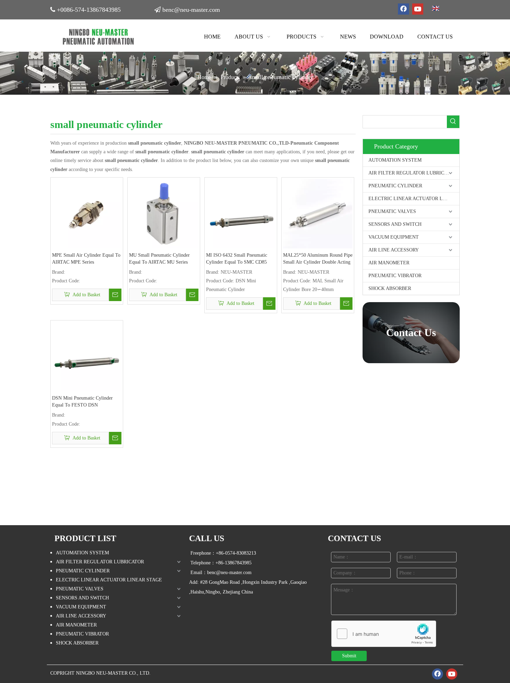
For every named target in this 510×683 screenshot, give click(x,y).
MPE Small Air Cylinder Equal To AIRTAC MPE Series (86, 259)
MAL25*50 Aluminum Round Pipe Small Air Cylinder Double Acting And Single (317, 259)
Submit (349, 655)
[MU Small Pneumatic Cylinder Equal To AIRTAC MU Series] (163, 213)
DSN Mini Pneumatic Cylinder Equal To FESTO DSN (82, 401)
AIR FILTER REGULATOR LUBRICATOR (412, 173)
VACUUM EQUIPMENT (393, 237)
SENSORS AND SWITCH (395, 224)
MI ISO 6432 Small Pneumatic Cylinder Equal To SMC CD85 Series (236, 259)
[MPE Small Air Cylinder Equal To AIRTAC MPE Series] (86, 213)
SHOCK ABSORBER (389, 288)
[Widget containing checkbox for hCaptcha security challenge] (383, 634)
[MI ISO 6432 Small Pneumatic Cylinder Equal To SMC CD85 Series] (240, 213)
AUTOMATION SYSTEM (395, 160)
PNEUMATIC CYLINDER (395, 185)
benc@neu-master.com (191, 9)
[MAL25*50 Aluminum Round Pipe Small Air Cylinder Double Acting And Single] (317, 213)
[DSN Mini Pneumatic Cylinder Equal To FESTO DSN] (86, 356)
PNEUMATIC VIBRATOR (395, 275)
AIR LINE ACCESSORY (393, 250)
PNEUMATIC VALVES (392, 211)
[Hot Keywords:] (453, 122)
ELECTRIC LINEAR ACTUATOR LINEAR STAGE (413, 198)
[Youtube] (417, 9)
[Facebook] (403, 9)
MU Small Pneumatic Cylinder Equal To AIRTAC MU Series (159, 259)
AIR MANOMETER (388, 262)
